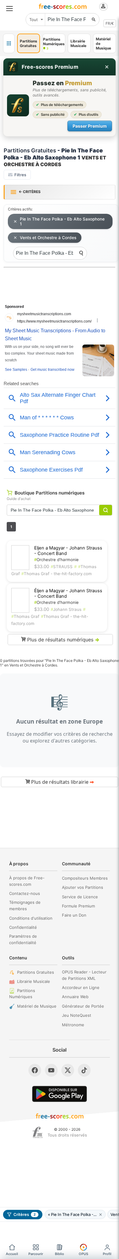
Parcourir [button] (35, 1254)
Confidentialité (23, 927)
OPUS (83, 1254)
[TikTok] (84, 1070)
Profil (107, 1254)
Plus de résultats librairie (62, 782)
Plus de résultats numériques (62, 640)
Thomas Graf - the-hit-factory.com (56, 573)
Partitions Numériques (22, 993)
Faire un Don (74, 915)
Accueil (12, 1254)
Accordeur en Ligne (80, 987)
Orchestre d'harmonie (56, 559)
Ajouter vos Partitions (82, 887)
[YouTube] (51, 1070)
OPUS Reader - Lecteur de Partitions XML (84, 975)
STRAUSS (62, 566)
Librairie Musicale (33, 981)
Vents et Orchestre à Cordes (48, 237)
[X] (67, 1070)
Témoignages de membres (25, 905)
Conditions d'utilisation (30, 918)
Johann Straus (66, 609)
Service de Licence (80, 896)
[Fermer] (106, 66)
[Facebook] (34, 1070)
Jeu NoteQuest (76, 1015)
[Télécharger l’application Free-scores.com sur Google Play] (59, 1094)
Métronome (73, 1024)
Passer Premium (90, 126)
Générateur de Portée (83, 1006)
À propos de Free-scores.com (27, 881)
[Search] (81, 253)
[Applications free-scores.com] (9, 43)
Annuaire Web (75, 996)
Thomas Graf (25, 616)
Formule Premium (78, 905)
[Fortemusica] (37, 1132)
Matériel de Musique (36, 1006)
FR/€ (110, 23)
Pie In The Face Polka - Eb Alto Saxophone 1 (62, 221)
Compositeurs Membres (85, 878)
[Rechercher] (93, 19)
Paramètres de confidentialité (23, 939)
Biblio (59, 1254)
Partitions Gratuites (35, 972)
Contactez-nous (24, 893)
